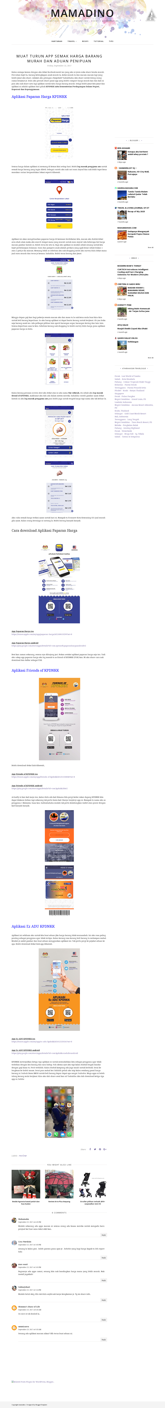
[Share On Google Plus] (105, 1149)
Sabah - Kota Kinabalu (125, 379)
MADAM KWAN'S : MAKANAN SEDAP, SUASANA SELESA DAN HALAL (138, 291)
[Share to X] (95, 1149)
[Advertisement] (134, 92)
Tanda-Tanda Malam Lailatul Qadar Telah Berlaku (138, 194)
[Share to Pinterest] (100, 1149)
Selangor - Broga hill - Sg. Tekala (129, 434)
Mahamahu (23, 1219)
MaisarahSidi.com (127, 227)
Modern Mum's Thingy (129, 265)
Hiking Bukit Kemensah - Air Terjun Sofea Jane (139, 309)
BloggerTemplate (41, 1405)
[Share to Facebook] (90, 1149)
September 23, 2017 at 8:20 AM (29, 1310)
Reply (104, 1235)
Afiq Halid (122, 325)
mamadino (82, 13)
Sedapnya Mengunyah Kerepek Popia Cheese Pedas (138, 234)
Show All (150, 247)
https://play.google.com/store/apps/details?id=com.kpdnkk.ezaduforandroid (45, 1053)
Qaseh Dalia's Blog (127, 338)
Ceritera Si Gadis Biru (128, 284)
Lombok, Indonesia (123, 402)
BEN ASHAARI (123, 148)
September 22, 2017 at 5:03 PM (29, 1245)
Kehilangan (133, 341)
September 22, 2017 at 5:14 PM (29, 1290)
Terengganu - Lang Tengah (127, 419)
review (23, 1155)
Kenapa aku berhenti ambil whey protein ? (138, 152)
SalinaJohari (24, 1287)
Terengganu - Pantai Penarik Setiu (130, 387)
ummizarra (23, 1326)
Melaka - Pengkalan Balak (126, 425)
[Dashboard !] (152, 25)
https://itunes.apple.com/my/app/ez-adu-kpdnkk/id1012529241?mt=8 (42, 1041)
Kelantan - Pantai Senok (126, 384)
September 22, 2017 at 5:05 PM (29, 1267)
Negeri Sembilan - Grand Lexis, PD (130, 399)
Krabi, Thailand (122, 411)
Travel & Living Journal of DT (133, 207)
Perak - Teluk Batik (123, 431)
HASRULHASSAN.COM (127, 188)
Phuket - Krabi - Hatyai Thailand (129, 390)
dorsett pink (124, 305)
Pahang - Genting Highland (127, 428)
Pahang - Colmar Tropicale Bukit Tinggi (132, 382)
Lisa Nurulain (24, 1241)
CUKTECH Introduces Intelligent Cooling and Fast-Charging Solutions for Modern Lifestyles (132, 272)
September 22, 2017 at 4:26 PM (29, 1222)
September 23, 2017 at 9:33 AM (29, 1329)
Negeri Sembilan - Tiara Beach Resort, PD (133, 422)
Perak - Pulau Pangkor (125, 396)
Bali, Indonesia (121, 416)
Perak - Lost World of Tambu (127, 376)
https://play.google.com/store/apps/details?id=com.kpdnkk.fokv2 (40, 788)
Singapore (119, 393)
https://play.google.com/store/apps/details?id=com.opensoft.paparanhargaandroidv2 (49, 645)
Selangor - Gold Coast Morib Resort (130, 413)
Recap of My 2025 (136, 211)
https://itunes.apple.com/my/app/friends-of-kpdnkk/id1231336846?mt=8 (43, 777)
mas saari (23, 1264)
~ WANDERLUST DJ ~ (127, 168)
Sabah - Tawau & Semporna (127, 436)
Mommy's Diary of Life (29, 1306)
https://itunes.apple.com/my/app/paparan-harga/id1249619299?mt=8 (42, 634)
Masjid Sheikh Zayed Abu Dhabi (132, 328)
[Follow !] (150, 28)
